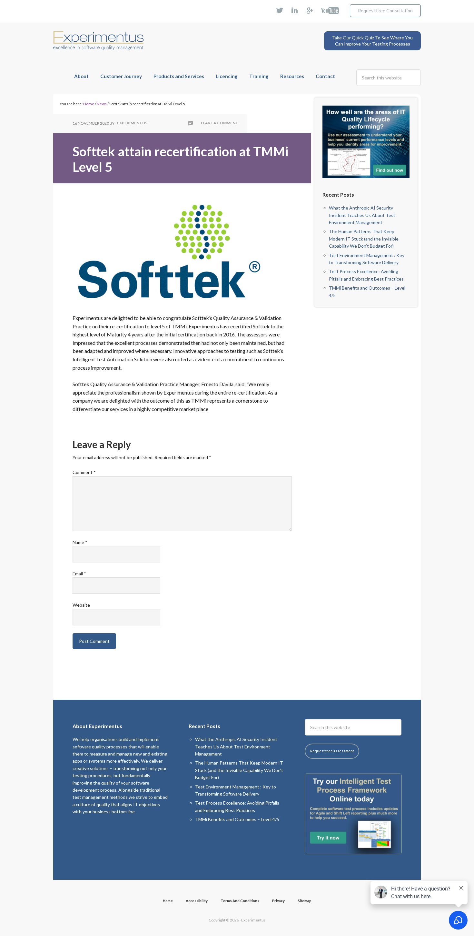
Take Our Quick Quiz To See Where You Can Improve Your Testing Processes (372, 41)
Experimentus (98, 36)
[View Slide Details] (366, 142)
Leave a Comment (219, 123)
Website (81, 605)
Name (80, 542)
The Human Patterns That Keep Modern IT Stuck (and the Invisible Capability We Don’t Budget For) (364, 239)
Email (79, 573)
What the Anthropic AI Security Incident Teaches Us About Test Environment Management (362, 215)
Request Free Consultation (385, 10)
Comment (84, 472)
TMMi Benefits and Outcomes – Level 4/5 (237, 819)
